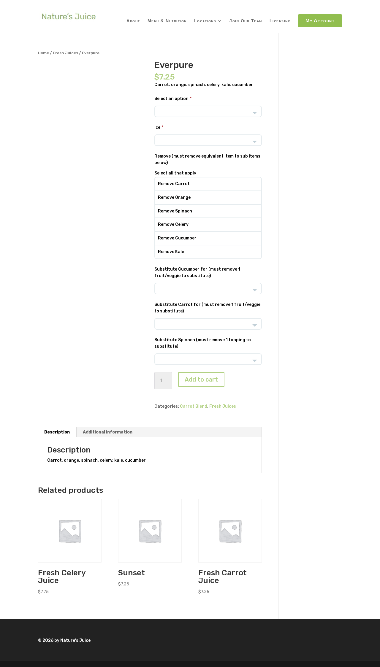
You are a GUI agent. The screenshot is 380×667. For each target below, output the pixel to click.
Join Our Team (245, 21)
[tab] (57, 432)
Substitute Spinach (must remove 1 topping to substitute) (202, 343)
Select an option (171, 98)
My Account (320, 20)
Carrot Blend (193, 406)
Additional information (107, 432)
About (133, 21)
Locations (205, 21)
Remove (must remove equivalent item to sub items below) (207, 159)
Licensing (280, 21)
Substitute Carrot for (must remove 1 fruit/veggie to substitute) (207, 308)
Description (57, 432)
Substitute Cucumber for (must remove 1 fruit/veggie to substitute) (197, 272)
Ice (157, 127)
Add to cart (201, 379)
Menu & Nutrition (167, 21)
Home (43, 53)
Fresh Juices (65, 53)
